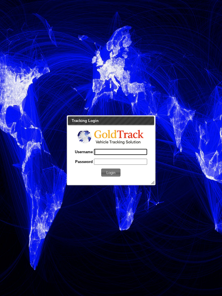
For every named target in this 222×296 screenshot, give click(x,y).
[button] (111, 173)
